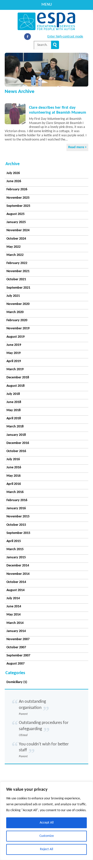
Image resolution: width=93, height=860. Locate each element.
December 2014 (17, 565)
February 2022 (16, 263)
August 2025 (15, 214)
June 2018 (13, 402)
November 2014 (18, 574)
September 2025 (18, 206)
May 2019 (13, 353)
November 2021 (18, 271)
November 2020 (18, 304)
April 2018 (13, 418)
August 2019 (15, 337)
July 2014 (13, 598)
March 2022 (15, 255)
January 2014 (16, 631)
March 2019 (15, 369)
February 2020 (16, 320)
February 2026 (16, 189)
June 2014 (13, 606)
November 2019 (18, 328)
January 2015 (16, 557)
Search (55, 45)
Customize (46, 836)
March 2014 (15, 623)
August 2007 (15, 664)
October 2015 (16, 525)
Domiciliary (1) (16, 682)
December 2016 (17, 443)
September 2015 (18, 533)
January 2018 (16, 435)
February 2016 (16, 500)
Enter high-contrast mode (65, 36)
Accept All (47, 823)
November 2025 (18, 198)
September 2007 (18, 655)
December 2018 (17, 377)
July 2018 (13, 394)
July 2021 (13, 296)
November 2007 (18, 639)
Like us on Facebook (28, 36)
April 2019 (13, 361)
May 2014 (13, 614)
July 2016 (13, 459)
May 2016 (13, 476)
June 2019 (13, 345)
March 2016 (15, 492)
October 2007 (16, 647)
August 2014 (15, 590)
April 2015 (13, 541)
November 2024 (18, 230)
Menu (46, 5)
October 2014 (16, 582)
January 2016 (16, 508)
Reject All (46, 849)
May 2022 (13, 247)
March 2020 (15, 312)
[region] (46, 821)
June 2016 (13, 467)
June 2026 (13, 181)
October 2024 (16, 239)
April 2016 (13, 484)
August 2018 (15, 386)
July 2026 (13, 173)
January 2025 (16, 222)
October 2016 (16, 451)
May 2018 (13, 410)
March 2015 (15, 549)
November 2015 (18, 516)
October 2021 (16, 279)
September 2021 (18, 288)
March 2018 (15, 426)
